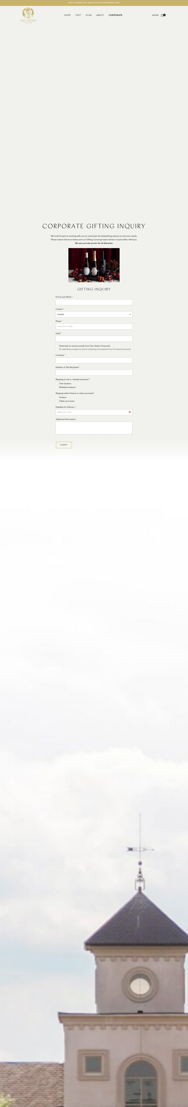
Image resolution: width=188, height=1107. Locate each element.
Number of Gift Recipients (67, 367)
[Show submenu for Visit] (83, 15)
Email (58, 333)
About (100, 15)
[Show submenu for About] (106, 15)
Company (60, 355)
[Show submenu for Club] (93, 15)
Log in (155, 15)
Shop (67, 15)
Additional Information (66, 419)
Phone (58, 321)
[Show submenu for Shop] (72, 15)
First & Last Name (63, 297)
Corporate (115, 15)
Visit (78, 15)
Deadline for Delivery (65, 407)
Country (59, 309)
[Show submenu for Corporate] (124, 15)
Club (89, 15)
